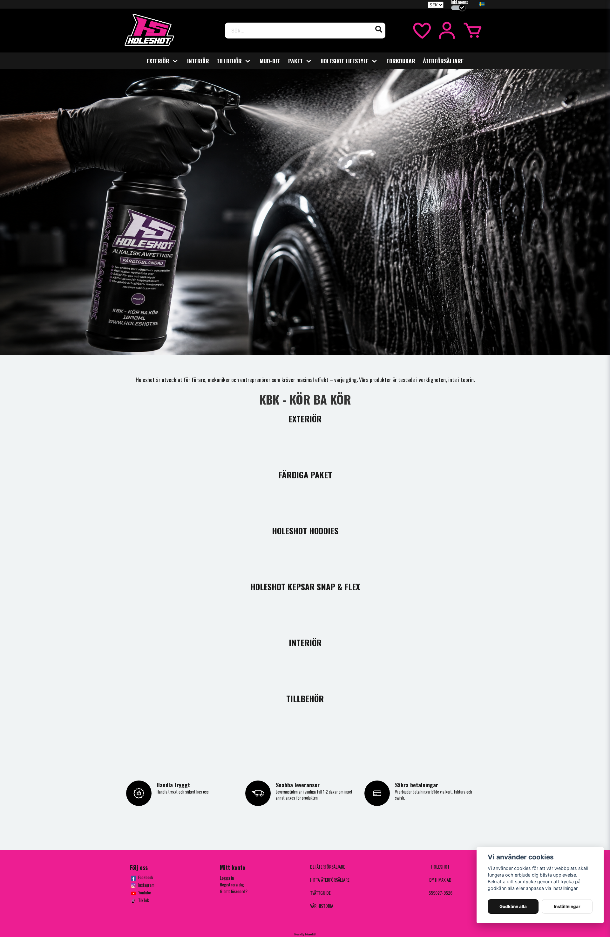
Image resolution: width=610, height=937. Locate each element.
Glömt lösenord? (233, 891)
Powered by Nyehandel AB (305, 934)
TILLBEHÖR (229, 61)
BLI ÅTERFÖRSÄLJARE (327, 866)
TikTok (143, 900)
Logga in (227, 877)
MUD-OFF (270, 61)
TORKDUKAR (400, 61)
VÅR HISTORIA (321, 905)
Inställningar (567, 906)
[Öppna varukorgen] (472, 30)
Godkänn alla (513, 906)
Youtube (144, 893)
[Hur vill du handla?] (458, 7)
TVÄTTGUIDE (320, 892)
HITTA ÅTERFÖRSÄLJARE (329, 879)
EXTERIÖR (158, 61)
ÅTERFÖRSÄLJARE (443, 61)
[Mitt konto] (447, 30)
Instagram (146, 885)
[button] (481, 4)
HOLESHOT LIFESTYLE (345, 61)
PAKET (295, 61)
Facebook (145, 877)
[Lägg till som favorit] (421, 30)
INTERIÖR (198, 61)
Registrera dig (232, 884)
